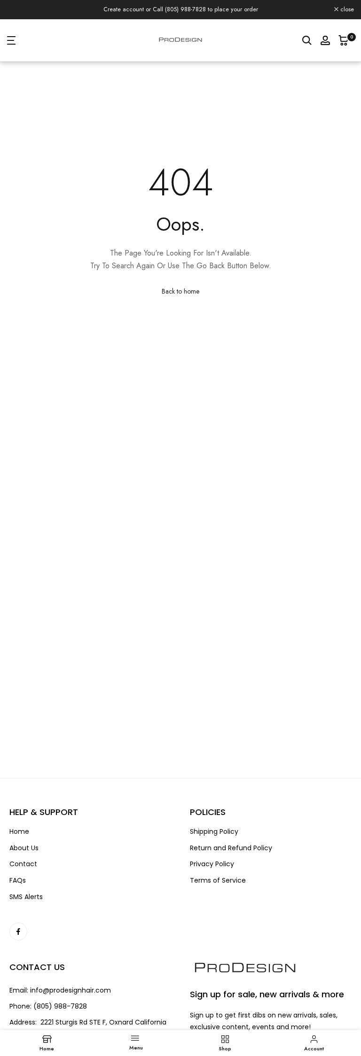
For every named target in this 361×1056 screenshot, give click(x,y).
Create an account (263, 7)
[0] (343, 45)
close (19, 12)
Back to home (180, 296)
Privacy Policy (212, 869)
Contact (23, 869)
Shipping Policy (214, 837)
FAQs (17, 885)
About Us (24, 853)
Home (19, 837)
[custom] (18, 937)
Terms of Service (218, 885)
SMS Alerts (26, 902)
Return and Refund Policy (231, 853)
